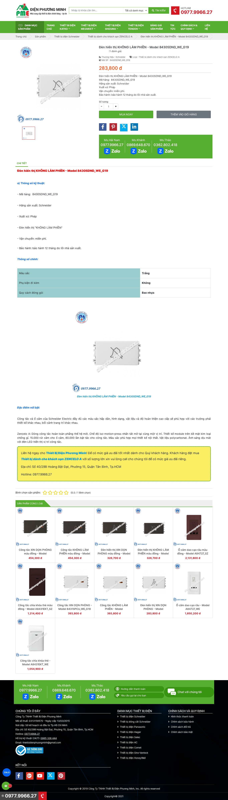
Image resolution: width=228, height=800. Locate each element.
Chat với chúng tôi (190, 692)
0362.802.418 (165, 145)
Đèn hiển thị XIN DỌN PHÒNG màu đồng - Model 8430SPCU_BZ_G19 (114, 553)
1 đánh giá (115, 51)
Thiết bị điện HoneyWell (133, 757)
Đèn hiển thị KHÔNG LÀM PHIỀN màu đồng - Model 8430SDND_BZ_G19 (153, 553)
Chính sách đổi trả (181, 726)
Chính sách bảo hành (182, 721)
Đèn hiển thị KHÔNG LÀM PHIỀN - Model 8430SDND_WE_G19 (114, 396)
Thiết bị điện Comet (130, 747)
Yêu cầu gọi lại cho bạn (133, 695)
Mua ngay (126, 114)
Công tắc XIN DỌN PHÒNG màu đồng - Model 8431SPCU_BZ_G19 (35, 553)
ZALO (6, 772)
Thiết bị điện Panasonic (132, 726)
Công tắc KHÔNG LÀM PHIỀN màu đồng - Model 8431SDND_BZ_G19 (74, 553)
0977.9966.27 (112, 145)
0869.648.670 (138, 145)
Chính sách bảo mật (182, 732)
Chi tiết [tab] (22, 163)
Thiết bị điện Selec (130, 737)
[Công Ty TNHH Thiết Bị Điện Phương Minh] (41, 10)
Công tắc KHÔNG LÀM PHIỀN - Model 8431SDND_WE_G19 (114, 609)
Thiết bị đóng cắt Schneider (135, 721)
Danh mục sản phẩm (27, 27)
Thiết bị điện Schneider (132, 716)
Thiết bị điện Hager (130, 732)
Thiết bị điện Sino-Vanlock (134, 752)
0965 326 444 (49, 738)
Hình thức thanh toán (182, 716)
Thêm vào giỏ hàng (184, 114)
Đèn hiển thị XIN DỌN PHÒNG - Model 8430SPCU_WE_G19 (153, 609)
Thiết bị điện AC (128, 742)
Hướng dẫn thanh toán (133, 688)
